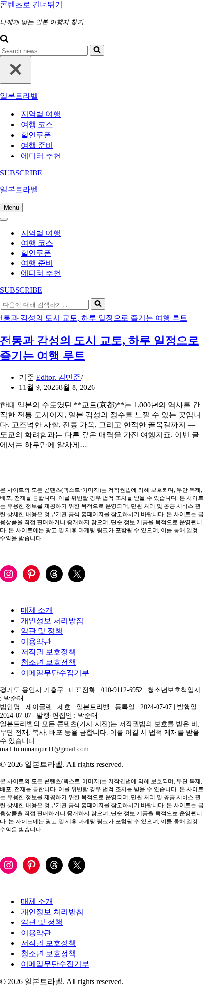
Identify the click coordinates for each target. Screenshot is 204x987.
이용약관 (36, 641)
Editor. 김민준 (58, 377)
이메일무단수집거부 (55, 673)
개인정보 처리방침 (52, 621)
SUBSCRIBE (21, 173)
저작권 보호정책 (48, 652)
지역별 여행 (41, 114)
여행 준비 (37, 145)
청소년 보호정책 (48, 662)
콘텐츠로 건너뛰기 (31, 4)
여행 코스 (37, 124)
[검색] (4, 40)
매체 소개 (37, 610)
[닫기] (15, 70)
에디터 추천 (41, 156)
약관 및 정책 (42, 631)
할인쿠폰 (36, 135)
